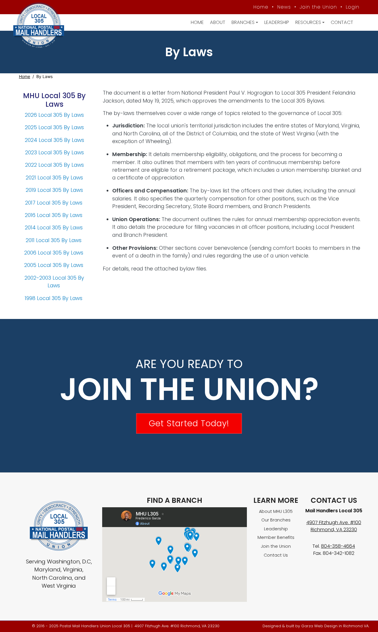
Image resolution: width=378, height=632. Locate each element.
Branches (243, 22)
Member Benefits (276, 537)
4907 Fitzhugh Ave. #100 (333, 522)
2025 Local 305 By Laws (54, 127)
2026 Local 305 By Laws (54, 115)
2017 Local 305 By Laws (54, 202)
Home (260, 7)
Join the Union (318, 7)
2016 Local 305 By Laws (54, 215)
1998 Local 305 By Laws (54, 298)
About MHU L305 (276, 511)
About (217, 22)
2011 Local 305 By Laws (54, 240)
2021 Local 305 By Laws (54, 177)
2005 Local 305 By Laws (54, 265)
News (284, 7)
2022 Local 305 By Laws (54, 164)
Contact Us (276, 555)
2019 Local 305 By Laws (54, 190)
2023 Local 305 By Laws (54, 152)
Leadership (276, 22)
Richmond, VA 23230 (334, 529)
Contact (342, 22)
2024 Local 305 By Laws (54, 140)
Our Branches (276, 520)
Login (352, 7)
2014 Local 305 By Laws (54, 227)
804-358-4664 (338, 546)
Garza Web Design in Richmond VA (335, 625)
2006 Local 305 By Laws (54, 252)
